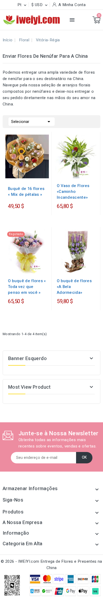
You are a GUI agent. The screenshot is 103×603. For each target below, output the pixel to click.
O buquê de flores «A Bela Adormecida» (74, 286)
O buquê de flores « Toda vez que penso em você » (27, 286)
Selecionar (31, 121)
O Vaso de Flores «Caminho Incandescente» (73, 191)
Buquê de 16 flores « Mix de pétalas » (26, 191)
